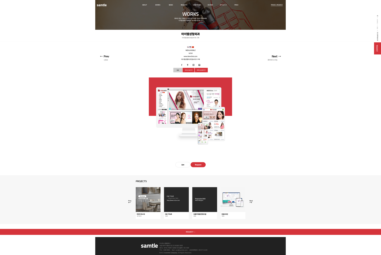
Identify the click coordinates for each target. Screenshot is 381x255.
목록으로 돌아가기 (201, 70)
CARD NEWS (197, 5)
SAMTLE (102, 5)
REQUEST (184, 5)
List (182, 164)
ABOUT (144, 5)
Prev (129, 201)
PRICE (236, 5)
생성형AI (210, 5)
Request (198, 164)
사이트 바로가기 (188, 70)
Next (251, 201)
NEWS (171, 5)
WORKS (157, 5)
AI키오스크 (223, 5)
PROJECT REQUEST (277, 5)
